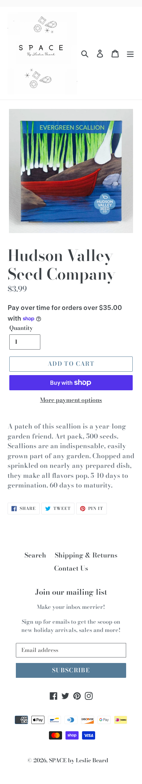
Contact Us (71, 568)
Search (35, 555)
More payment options (71, 400)
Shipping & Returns (86, 555)
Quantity (21, 328)
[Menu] (130, 53)
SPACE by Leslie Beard (78, 760)
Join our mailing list (71, 591)
